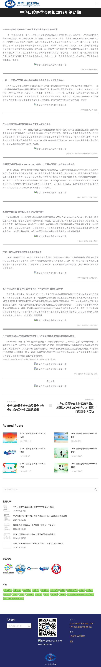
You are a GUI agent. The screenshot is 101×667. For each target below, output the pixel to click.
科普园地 (44, 590)
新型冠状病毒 (72, 590)
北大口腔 (30, 594)
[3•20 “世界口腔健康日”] (33, 569)
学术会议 (54, 590)
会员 (14, 594)
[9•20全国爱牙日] (56, 569)
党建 (82, 590)
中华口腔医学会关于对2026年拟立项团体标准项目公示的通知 (38, 543)
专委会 (90, 590)
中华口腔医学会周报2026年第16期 (33, 435)
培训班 (36, 590)
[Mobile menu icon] (96, 4)
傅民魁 (62, 594)
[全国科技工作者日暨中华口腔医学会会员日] (21, 569)
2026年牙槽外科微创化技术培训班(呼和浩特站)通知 (34, 534)
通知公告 (17, 590)
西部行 (7, 594)
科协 (46, 594)
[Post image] (10, 437)
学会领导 (7, 590)
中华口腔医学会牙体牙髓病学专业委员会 (80, 594)
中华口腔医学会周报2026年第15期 (84, 435)
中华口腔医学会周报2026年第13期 (84, 450)
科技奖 (54, 594)
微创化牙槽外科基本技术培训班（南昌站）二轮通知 (34, 525)
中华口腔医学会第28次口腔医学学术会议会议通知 (33, 507)
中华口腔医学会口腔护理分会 (13, 598)
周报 (62, 590)
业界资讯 (27, 590)
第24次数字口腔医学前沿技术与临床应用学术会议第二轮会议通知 (40, 516)
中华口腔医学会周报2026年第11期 (84, 465)
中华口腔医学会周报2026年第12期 (33, 465)
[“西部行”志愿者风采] (9, 569)
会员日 (39, 594)
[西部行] (44, 569)
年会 (21, 594)
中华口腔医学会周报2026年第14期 (33, 450)
